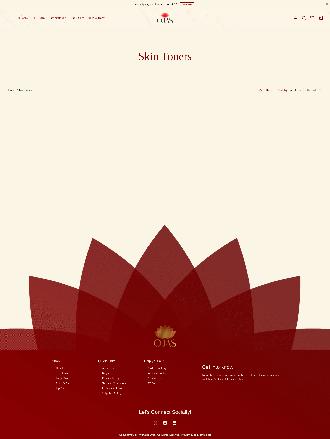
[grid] (309, 90)
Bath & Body (96, 17)
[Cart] (321, 18)
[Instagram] (155, 423)
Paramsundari (58, 17)
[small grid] (314, 90)
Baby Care (77, 17)
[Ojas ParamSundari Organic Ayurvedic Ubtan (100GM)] (205, 146)
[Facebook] (165, 423)
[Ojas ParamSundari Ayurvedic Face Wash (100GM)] (45, 146)
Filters (268, 90)
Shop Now (187, 4)
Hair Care (38, 17)
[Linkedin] (174, 423)
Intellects (205, 434)
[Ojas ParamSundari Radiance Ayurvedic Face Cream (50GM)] (125, 146)
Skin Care (21, 17)
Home (11, 90)
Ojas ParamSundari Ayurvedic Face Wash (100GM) (42, 200)
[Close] (327, 4)
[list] (320, 90)
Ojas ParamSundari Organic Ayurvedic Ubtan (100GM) (204, 200)
